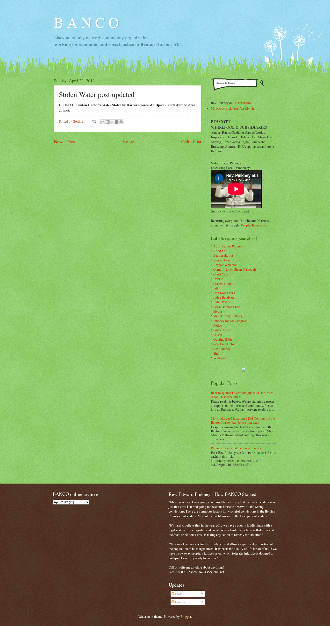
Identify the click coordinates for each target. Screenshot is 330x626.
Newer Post (64, 141)
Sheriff (217, 353)
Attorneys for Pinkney (228, 246)
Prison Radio (242, 102)
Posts (178, 593)
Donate (218, 278)
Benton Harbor (223, 255)
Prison (217, 334)
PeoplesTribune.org (254, 225)
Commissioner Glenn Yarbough (234, 269)
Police (217, 325)
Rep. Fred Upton (224, 344)
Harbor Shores (223, 283)
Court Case (220, 274)
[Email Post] (94, 121)
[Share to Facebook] (116, 122)
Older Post (191, 141)
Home (128, 141)
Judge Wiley (221, 302)
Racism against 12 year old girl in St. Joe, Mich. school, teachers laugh (242, 394)
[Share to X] (111, 122)
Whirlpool (220, 358)
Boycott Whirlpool (225, 264)
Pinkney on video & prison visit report (236, 448)
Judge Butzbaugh (224, 297)
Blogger (185, 616)
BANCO (219, 250)
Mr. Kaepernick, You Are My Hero (234, 108)
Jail (215, 288)
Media (217, 311)
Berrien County (223, 260)
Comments (182, 602)
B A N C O (86, 22)
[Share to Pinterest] (121, 122)
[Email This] (102, 122)
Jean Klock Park (224, 292)
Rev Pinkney (221, 348)
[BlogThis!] (107, 122)
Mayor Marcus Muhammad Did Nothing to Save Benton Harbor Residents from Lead (243, 420)
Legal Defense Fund (226, 306)
